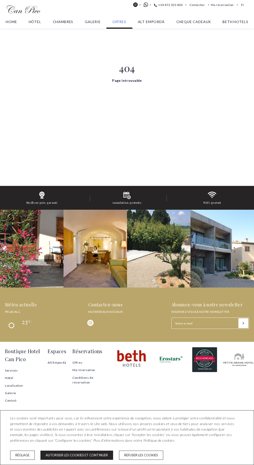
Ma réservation (222, 5)
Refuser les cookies (141, 455)
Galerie (93, 22)
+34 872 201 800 (170, 5)
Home (11, 22)
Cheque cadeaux (193, 22)
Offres (119, 22)
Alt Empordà (151, 22)
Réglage (22, 455)
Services (11, 370)
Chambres (63, 22)
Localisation (14, 385)
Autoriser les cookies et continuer (77, 455)
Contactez (197, 5)
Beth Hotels (235, 22)
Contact (11, 400)
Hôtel (35, 22)
